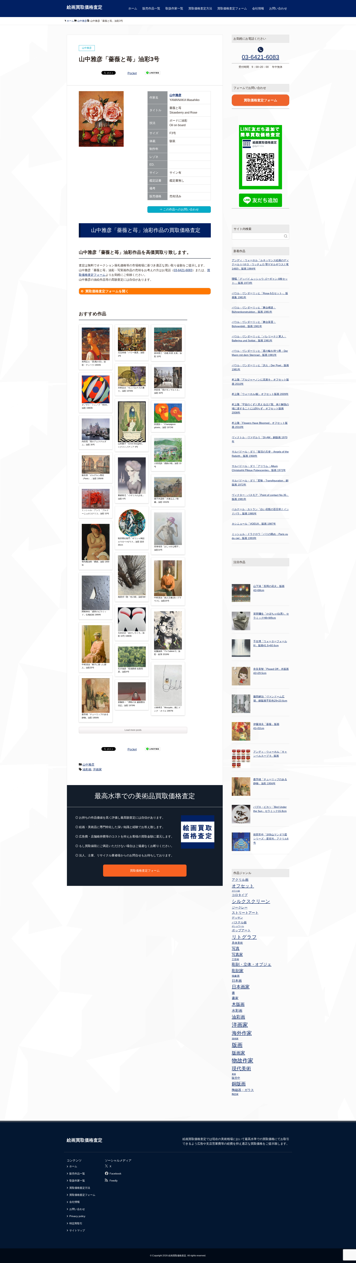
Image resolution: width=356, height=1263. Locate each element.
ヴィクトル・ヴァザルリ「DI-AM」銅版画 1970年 (259, 439)
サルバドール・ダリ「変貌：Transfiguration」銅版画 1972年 (260, 482)
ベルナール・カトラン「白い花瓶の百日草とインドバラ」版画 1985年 (260, 511)
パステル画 (239, 922)
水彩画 (237, 1010)
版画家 (238, 1052)
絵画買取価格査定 (84, 7)
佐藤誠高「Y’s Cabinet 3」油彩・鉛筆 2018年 (167, 653)
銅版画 (239, 1083)
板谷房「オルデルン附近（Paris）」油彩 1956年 (93, 477)
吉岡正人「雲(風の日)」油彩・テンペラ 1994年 (94, 363)
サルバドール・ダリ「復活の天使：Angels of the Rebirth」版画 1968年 (260, 453)
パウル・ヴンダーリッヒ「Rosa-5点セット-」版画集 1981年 (260, 295)
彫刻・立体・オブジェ (251, 964)
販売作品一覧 (151, 8)
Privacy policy (77, 1216)
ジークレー (240, 907)
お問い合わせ (278, 8)
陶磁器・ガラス (243, 1090)
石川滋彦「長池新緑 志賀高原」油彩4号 (130, 670)
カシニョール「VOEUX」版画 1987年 (254, 523)
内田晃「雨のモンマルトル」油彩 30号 (167, 391)
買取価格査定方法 (200, 8)
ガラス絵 (236, 891)
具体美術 (237, 942)
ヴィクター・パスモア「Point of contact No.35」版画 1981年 (260, 497)
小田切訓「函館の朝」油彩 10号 (167, 465)
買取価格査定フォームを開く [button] (107, 291)
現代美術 (241, 1068)
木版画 (238, 1004)
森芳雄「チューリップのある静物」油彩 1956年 (95, 716)
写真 (236, 948)
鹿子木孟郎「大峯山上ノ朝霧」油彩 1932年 (166, 500)
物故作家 (242, 1060)
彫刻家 (237, 970)
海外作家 (242, 1033)
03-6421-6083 (183, 270)
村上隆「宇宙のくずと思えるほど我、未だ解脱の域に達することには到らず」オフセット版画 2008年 (260, 408)
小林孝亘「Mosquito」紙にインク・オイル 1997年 (167, 709)
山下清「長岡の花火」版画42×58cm (268, 588)
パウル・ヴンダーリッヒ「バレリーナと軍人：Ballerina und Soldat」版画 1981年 (259, 338)
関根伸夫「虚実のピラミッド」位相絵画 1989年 (94, 613)
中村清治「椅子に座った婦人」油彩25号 (94, 666)
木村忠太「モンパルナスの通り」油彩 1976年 (131, 389)
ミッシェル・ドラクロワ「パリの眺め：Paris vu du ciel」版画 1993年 (260, 536)
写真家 (237, 954)
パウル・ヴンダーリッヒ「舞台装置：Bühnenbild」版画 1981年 (254, 324)
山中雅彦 (175, 95)
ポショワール (238, 926)
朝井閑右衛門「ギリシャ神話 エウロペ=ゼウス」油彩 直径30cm (131, 541)
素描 (234, 1074)
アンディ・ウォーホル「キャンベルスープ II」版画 (270, 753)
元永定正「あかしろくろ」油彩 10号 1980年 (131, 634)
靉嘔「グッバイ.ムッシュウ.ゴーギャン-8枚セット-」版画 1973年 (260, 280)
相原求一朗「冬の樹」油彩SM (131, 597)
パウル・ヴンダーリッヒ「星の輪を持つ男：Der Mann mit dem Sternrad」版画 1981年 (260, 352)
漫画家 (235, 1038)
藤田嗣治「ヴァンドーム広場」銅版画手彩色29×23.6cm (270, 698)
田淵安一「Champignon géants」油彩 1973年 (165, 426)
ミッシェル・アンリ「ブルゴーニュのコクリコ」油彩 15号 (95, 512)
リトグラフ (244, 937)
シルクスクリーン (251, 901)
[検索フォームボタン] (285, 236)
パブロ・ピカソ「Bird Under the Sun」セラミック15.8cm (270, 808)
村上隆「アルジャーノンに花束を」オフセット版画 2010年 (260, 381)
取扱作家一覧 (174, 8)
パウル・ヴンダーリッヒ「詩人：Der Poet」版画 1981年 (260, 367)
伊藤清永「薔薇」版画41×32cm (266, 726)
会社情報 (258, 8)
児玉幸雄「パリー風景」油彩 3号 (131, 354)
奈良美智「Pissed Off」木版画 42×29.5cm (271, 670)
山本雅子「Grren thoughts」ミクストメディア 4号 (131, 445)
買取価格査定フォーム (232, 8)
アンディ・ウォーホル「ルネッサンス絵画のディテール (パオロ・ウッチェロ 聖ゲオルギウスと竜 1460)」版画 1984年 (260, 264)
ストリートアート (245, 913)
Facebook (115, 1173)
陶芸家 (235, 1094)
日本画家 (241, 986)
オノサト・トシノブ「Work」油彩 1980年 (95, 406)
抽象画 (236, 975)
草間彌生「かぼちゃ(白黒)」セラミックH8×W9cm (271, 615)
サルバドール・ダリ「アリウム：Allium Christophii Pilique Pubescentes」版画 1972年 (259, 468)
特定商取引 (75, 1223)
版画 (237, 1045)
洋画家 (97, 769)
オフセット (243, 885)
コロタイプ (240, 895)
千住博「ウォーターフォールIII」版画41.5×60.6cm (270, 643)
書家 (235, 998)
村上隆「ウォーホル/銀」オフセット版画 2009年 (260, 394)
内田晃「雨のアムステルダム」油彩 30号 (94, 443)
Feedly (114, 1180)
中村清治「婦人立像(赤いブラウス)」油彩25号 (167, 599)
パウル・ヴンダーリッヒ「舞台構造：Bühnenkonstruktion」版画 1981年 (254, 309)
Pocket (132, 73)
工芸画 (235, 959)
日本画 (237, 981)
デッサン (237, 917)
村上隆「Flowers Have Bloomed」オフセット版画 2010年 (260, 424)
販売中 (236, 1077)
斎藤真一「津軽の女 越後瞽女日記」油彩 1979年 (131, 704)
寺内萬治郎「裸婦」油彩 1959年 (95, 563)
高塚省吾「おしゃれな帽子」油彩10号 (167, 548)
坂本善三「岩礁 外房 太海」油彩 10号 (168, 355)
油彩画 (87, 769)
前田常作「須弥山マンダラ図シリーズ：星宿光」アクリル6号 (271, 838)
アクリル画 (240, 880)
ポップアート (241, 930)
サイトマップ (77, 1230)
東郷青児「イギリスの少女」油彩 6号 (131, 497)
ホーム (132, 8)
